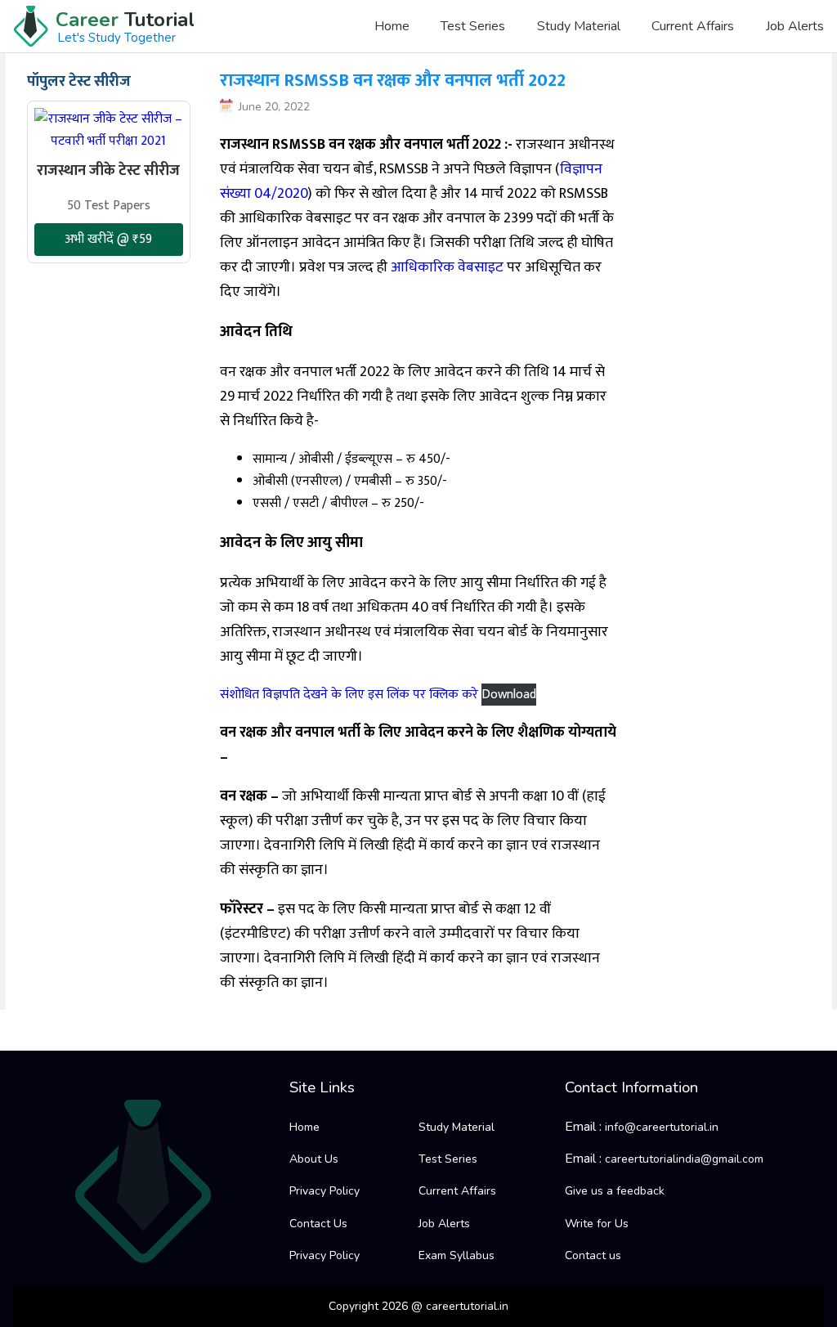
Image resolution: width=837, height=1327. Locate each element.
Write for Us (597, 1223)
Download (508, 695)
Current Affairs (692, 26)
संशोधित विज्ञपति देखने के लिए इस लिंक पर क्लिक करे (350, 695)
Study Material (578, 26)
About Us (313, 1159)
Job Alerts (794, 26)
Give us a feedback (615, 1191)
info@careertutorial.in (661, 1127)
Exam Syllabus (456, 1255)
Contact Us (318, 1223)
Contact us (593, 1255)
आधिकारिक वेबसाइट (447, 267)
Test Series (473, 26)
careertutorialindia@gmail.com (684, 1159)
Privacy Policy (324, 1191)
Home (392, 26)
